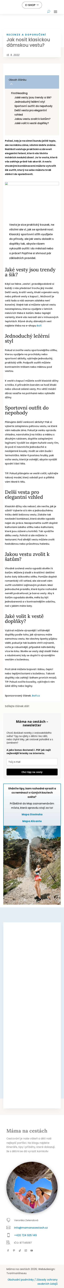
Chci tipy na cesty (32, 772)
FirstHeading (19, 93)
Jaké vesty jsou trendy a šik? (33, 97)
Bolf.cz (36, 695)
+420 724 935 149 (25, 1235)
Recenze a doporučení (26, 34)
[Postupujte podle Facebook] (8, 1250)
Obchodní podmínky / (22, 1279)
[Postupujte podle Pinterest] (14, 1250)
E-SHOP (30, 5)
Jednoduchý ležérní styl (29, 101)
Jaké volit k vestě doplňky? (31, 123)
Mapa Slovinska (32, 814)
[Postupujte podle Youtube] (31, 1250)
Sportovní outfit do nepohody (33, 106)
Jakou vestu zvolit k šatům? (32, 119)
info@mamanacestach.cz (31, 1227)
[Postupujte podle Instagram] (25, 1250)
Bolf (39, 325)
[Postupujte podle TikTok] (20, 1250)
